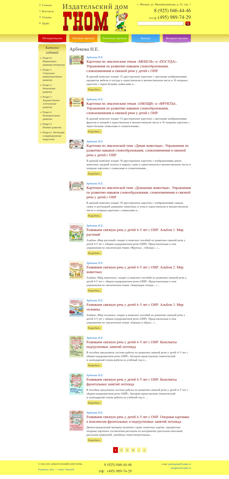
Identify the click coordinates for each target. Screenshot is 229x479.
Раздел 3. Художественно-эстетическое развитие (51, 102)
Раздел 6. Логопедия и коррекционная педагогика (53, 136)
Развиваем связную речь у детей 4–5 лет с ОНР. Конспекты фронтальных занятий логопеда (131, 381)
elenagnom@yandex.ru (181, 467)
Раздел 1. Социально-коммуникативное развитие (52, 75)
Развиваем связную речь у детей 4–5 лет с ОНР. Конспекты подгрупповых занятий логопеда (131, 344)
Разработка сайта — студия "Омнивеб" (56, 469)
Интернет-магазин (177, 38)
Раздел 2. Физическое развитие (49, 88)
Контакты (48, 11)
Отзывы (47, 17)
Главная (47, 5)
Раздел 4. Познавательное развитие (51, 115)
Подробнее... (94, 89)
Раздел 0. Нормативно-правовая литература (54, 61)
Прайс (46, 23)
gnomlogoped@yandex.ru (179, 463)
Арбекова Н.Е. (94, 57)
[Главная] (95, 32)
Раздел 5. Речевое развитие (52, 125)
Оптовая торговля (83, 38)
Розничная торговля (114, 38)
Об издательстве (52, 38)
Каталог (145, 38)
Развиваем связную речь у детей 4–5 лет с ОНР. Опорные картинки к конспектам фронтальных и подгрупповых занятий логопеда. (137, 419)
